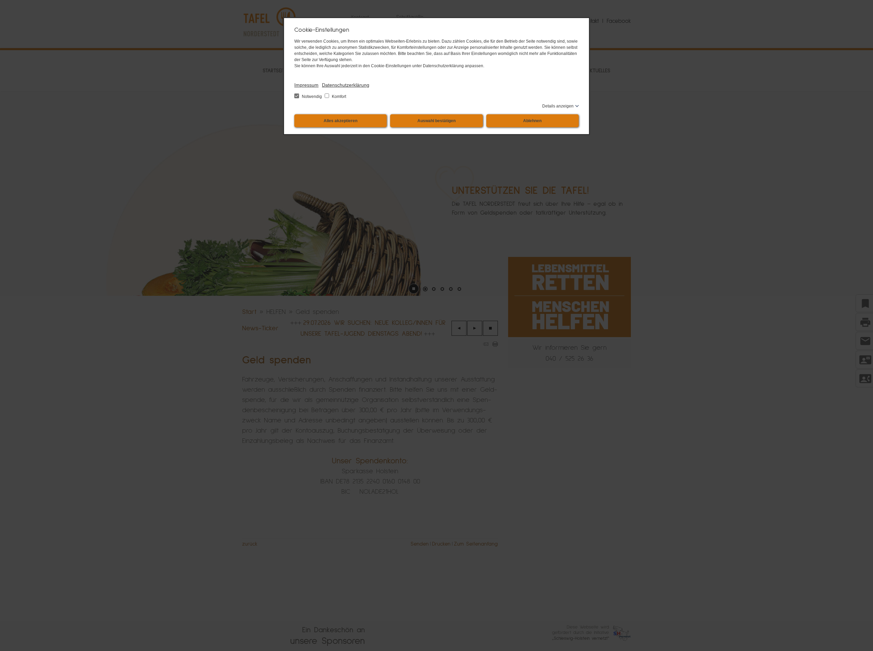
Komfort (338, 96)
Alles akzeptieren (340, 120)
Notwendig (312, 96)
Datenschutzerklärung (345, 85)
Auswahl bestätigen (436, 120)
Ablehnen (532, 120)
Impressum (306, 85)
